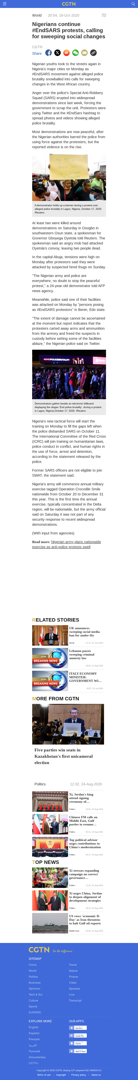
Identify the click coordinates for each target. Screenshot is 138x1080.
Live (71, 995)
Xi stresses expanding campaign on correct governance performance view (84, 874)
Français (34, 1039)
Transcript (75, 1000)
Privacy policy (79, 1075)
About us (96, 1075)
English (33, 1027)
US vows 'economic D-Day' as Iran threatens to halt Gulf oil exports (85, 919)
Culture (33, 1000)
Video (73, 983)
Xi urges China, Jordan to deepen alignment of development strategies (85, 897)
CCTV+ (33, 1063)
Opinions (34, 989)
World (32, 971)
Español (34, 1033)
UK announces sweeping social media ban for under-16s (84, 631)
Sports (33, 1006)
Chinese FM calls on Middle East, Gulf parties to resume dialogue (83, 820)
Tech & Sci (35, 995)
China (32, 965)
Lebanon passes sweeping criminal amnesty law (81, 654)
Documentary (37, 1057)
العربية (33, 1045)
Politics (33, 977)
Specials (74, 989)
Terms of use (44, 1075)
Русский (34, 1051)
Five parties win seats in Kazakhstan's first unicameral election (63, 756)
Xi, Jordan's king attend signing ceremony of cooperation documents (85, 798)
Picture (73, 977)
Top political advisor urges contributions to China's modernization (85, 843)
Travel (73, 965)
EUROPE (35, 1012)
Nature (73, 971)
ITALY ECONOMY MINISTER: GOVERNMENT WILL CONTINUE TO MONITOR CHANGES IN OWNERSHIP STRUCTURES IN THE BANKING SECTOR (86, 677)
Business (35, 983)
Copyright (61, 1075)
